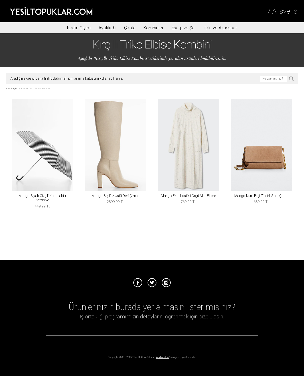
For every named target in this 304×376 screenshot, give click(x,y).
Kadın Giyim (79, 27)
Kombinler (153, 27)
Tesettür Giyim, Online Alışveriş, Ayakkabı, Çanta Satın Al (51, 11)
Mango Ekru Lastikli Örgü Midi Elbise (188, 196)
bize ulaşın (211, 317)
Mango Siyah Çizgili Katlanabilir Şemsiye (42, 198)
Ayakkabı (107, 27)
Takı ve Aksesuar (220, 27)
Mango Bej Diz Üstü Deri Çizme (115, 196)
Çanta (130, 27)
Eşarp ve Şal (183, 27)
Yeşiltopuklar (162, 357)
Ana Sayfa (11, 88)
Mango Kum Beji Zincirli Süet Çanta (261, 196)
